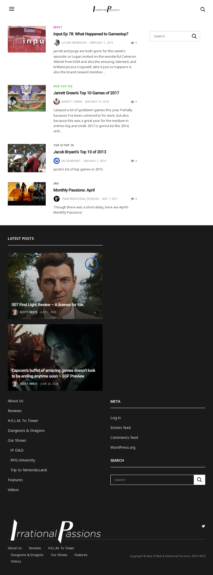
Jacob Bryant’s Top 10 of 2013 (80, 151)
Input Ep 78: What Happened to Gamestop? (91, 33)
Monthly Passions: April (74, 190)
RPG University (22, 460)
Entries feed (120, 427)
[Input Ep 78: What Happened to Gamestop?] (27, 39)
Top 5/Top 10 (64, 145)
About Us (15, 400)
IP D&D (17, 450)
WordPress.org (122, 447)
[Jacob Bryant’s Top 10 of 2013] (27, 158)
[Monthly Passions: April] (27, 191)
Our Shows (17, 440)
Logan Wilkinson (74, 42)
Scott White (28, 312)
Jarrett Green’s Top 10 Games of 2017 (86, 92)
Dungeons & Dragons (26, 430)
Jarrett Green (72, 101)
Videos (13, 489)
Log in (115, 417)
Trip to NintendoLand (28, 469)
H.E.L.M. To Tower (23, 420)
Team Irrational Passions (80, 199)
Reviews (15, 410)
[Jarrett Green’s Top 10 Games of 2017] (27, 98)
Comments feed (124, 437)
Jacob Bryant (71, 161)
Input (58, 27)
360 (56, 183)
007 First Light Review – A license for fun (47, 304)
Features (15, 479)
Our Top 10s (63, 86)
